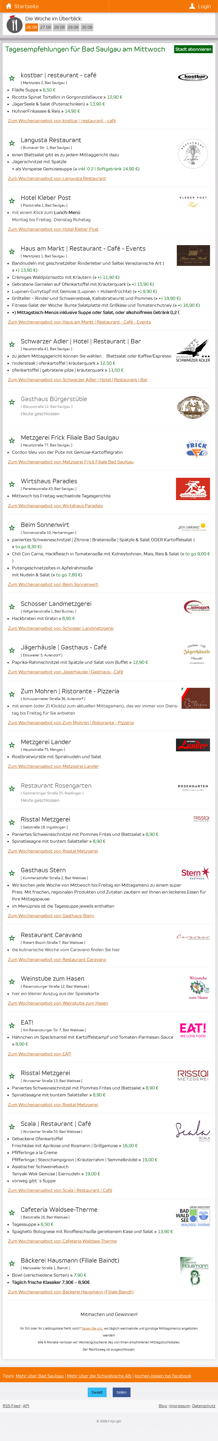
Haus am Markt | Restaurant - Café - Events (83, 248)
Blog (163, 1406)
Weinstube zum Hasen (52, 978)
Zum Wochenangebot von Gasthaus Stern (51, 915)
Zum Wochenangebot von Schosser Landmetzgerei (61, 628)
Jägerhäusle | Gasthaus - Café (64, 647)
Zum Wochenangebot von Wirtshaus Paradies (55, 505)
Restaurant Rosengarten (56, 785)
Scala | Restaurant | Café (56, 1124)
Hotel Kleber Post (46, 198)
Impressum (179, 1406)
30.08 (87, 27)
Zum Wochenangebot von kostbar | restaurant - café (62, 120)
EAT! (27, 1022)
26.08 (31, 27)
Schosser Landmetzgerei (56, 604)
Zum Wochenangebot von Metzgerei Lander (53, 766)
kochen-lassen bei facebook (163, 1376)
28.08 (59, 27)
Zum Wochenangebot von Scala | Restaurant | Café (60, 1190)
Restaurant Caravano (51, 935)
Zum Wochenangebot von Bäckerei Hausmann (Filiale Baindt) (71, 1292)
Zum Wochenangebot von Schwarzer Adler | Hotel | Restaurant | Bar (78, 379)
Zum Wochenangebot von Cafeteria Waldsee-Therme (62, 1241)
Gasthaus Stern (43, 870)
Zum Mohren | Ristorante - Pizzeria (70, 691)
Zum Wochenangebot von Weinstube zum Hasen (58, 1003)
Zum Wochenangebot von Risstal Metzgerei (53, 851)
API (26, 1406)
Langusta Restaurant (51, 140)
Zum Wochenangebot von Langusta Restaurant (57, 178)
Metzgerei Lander (46, 742)
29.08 (73, 27)
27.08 (45, 27)
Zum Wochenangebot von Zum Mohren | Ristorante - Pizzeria (71, 722)
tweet (97, 1392)
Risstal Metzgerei (45, 819)
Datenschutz (203, 1406)
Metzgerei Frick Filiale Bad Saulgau (70, 437)
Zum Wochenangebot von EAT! (39, 1054)
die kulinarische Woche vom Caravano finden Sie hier (66, 949)
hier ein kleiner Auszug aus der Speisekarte (55, 993)
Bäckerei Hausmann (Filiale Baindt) (70, 1260)
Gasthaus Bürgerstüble (54, 399)
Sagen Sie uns (92, 1328)
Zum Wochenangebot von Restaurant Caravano (57, 959)
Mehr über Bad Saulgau (40, 1376)
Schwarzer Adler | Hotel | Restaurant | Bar (81, 341)
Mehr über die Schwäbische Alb (99, 1376)
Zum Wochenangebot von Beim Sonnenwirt (53, 584)
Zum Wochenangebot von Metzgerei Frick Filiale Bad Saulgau (71, 461)
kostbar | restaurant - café (59, 75)
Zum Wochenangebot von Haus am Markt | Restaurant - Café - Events (79, 322)
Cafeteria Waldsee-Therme (59, 1209)
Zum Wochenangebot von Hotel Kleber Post (53, 229)
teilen (122, 1392)
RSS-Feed (11, 1406)
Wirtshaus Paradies (49, 481)
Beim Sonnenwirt (45, 525)
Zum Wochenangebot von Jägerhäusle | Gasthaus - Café (65, 672)
